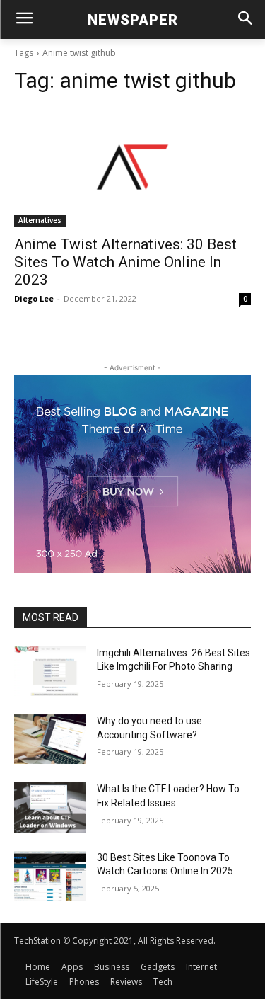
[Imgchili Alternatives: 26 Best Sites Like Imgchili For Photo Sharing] (50, 671)
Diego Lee (34, 298)
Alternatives (39, 220)
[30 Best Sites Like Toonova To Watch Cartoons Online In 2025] (50, 876)
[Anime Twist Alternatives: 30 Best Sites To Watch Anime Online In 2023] (132, 167)
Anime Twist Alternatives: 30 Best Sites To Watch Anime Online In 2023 (125, 262)
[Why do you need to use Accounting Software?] (50, 739)
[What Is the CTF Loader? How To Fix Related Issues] (50, 807)
